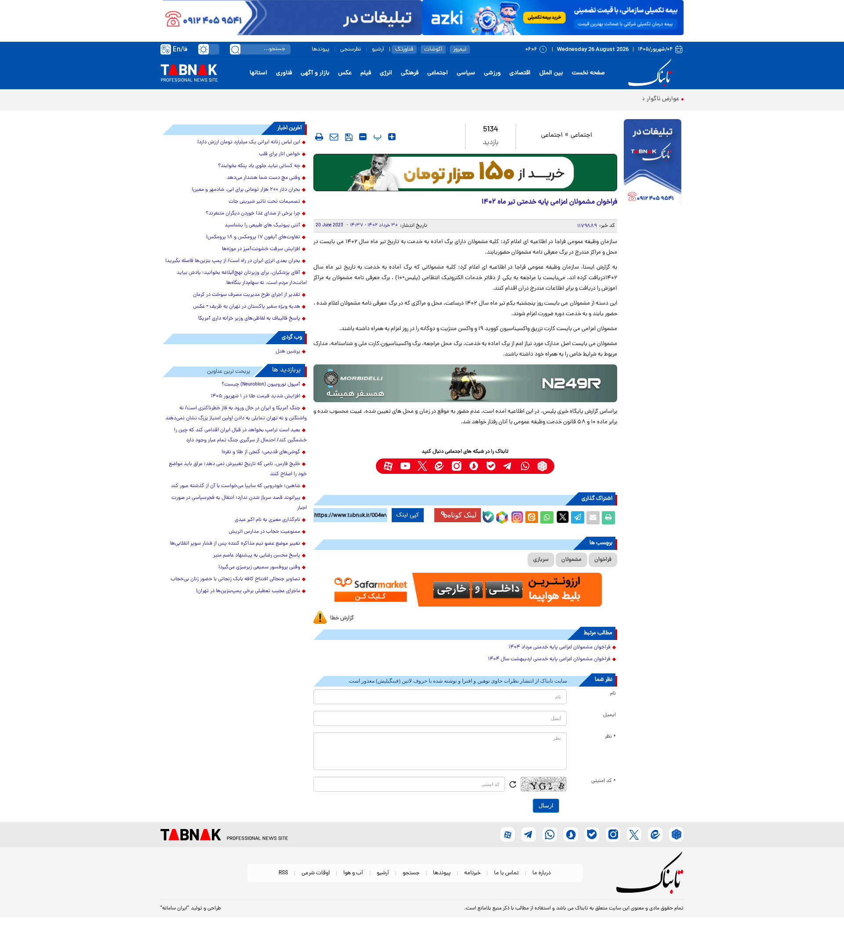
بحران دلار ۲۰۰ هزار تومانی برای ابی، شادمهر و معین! (246, 190)
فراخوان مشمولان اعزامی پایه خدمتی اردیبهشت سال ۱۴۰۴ (549, 659)
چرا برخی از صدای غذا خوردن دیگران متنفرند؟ (253, 214)
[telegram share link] (577, 517)
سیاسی (466, 73)
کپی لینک (408, 515)
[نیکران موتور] (465, 383)
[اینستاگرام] (516, 516)
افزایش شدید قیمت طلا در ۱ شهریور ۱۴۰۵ (255, 396)
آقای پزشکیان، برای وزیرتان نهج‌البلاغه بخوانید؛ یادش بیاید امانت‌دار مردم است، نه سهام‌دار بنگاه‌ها (242, 278)
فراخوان (602, 560)
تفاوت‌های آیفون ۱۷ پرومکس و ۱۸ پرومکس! (253, 237)
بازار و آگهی (315, 73)
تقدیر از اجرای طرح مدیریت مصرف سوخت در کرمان (246, 295)
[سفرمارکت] (465, 590)
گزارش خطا (342, 618)
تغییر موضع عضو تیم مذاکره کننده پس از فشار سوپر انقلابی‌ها (235, 544)
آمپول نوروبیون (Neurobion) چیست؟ (261, 385)
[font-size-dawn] (363, 136)
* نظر (610, 737)
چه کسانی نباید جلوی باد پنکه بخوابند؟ (259, 166)
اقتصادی (520, 73)
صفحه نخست (588, 73)
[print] (319, 136)
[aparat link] (387, 466)
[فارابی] (465, 172)
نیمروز (459, 49)
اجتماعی (437, 73)
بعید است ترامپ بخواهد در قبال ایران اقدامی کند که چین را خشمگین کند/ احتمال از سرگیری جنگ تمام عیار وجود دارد (240, 435)
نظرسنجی (350, 49)
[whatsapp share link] (546, 517)
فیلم (365, 73)
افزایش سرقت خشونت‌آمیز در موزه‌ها (261, 249)
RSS (283, 873)
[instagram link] (456, 466)
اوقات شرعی (316, 873)
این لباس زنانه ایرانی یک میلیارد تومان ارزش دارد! (248, 142)
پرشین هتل (288, 352)
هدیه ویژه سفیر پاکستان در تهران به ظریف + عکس (246, 307)
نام (613, 694)
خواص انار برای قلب (279, 154)
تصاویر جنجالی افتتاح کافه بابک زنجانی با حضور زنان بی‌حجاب (235, 579)
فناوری (284, 73)
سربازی (541, 560)
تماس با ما (506, 873)
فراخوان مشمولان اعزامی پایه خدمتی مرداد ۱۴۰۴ (560, 647)
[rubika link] (542, 466)
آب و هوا (353, 873)
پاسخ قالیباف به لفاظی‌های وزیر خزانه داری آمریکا (249, 319)
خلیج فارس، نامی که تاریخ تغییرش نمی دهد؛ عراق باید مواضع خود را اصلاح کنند (238, 469)
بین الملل (551, 73)
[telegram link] (507, 466)
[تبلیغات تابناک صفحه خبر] (652, 163)
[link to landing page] (651, 73)
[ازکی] (553, 17)
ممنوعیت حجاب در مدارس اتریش (264, 532)
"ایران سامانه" (174, 909)
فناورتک (404, 49)
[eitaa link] (439, 466)
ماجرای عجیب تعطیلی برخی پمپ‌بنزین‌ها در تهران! (248, 591)
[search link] (235, 49)
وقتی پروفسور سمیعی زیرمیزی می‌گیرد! (259, 567)
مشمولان (571, 560)
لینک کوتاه (462, 515)
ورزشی (492, 73)
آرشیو (378, 49)
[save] (349, 137)
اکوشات (433, 49)
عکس (345, 73)
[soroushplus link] (473, 466)
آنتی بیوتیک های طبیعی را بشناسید (262, 225)
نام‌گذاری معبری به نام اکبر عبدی (267, 520)
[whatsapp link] (525, 466)
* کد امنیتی (603, 781)
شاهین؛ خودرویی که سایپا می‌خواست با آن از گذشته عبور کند (235, 486)
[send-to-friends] (334, 136)
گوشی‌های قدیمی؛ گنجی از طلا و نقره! (261, 452)
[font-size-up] (392, 136)
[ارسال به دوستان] (593, 517)
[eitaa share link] (531, 517)
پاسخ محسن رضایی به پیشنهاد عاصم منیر (256, 556)
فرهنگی (409, 73)
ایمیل (609, 715)
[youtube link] (405, 466)
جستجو (411, 873)
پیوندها (320, 49)
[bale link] (490, 466)
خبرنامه (472, 873)
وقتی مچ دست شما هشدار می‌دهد (263, 178)
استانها (258, 73)
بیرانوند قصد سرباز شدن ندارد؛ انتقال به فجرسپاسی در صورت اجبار (239, 503)
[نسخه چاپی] (608, 517)
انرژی (386, 73)
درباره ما (541, 873)
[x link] (422, 466)
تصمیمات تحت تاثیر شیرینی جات (264, 202)
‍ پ (376, 137)
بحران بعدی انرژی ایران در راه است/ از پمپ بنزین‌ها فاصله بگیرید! (232, 261)
